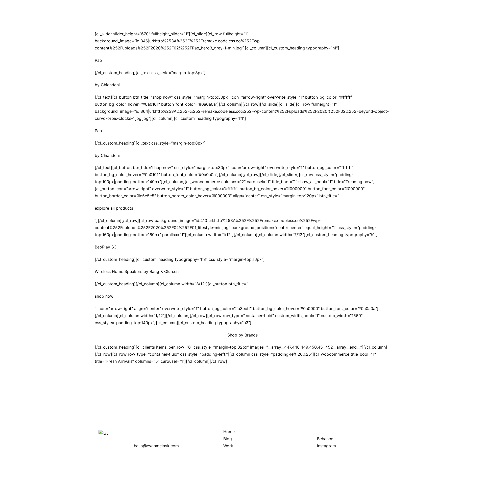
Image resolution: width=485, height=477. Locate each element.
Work (228, 445)
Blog (227, 438)
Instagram (326, 445)
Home (229, 431)
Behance (325, 438)
